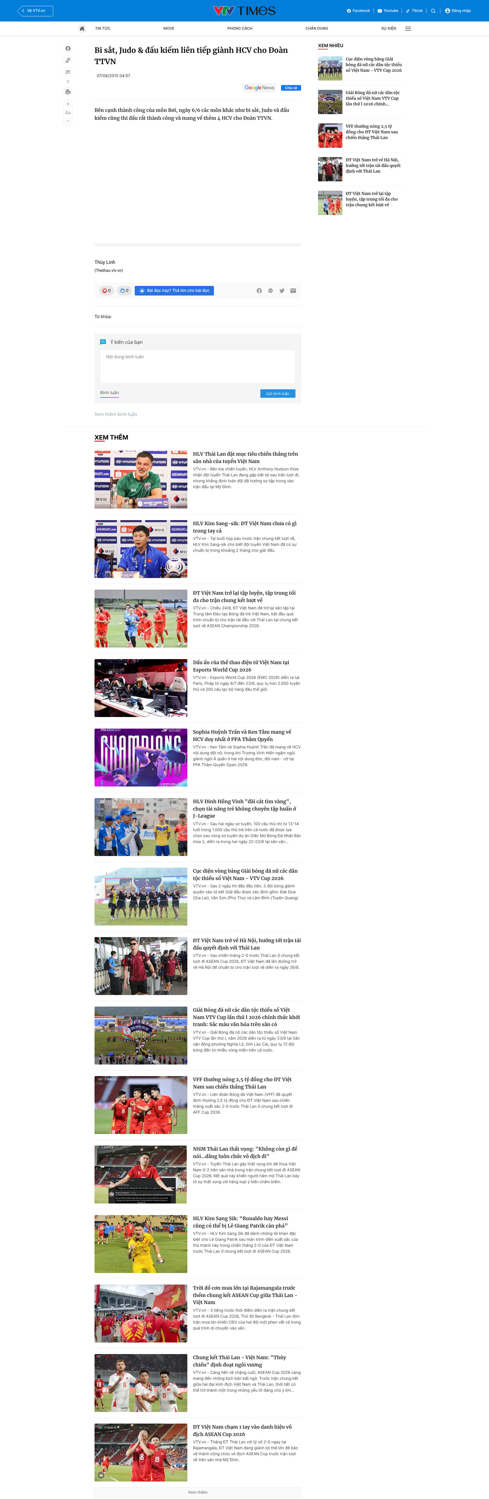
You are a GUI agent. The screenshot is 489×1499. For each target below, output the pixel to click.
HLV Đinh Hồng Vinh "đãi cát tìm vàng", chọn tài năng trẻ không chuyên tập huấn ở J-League (244, 808)
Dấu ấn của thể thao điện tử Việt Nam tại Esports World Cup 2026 (241, 666)
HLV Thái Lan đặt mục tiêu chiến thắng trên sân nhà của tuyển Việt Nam (245, 457)
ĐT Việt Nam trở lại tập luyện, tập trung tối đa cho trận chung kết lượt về (372, 199)
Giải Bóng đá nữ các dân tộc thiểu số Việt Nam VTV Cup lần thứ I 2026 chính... (373, 98)
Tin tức (102, 28)
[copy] (67, 60)
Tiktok (417, 10)
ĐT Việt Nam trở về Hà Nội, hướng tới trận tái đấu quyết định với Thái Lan (373, 165)
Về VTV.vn (36, 10)
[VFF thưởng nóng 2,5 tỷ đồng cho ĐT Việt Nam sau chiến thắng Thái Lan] (330, 135)
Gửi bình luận (277, 393)
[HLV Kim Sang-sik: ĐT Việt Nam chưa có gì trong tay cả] (141, 549)
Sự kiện (388, 28)
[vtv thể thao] (244, 10)
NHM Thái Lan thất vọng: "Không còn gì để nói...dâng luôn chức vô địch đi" (245, 1152)
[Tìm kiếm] (433, 11)
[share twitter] (281, 290)
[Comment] (67, 72)
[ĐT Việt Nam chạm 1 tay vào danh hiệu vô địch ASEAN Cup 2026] (141, 1452)
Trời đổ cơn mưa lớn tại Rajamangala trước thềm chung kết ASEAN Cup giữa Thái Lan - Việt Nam (245, 1295)
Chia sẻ (291, 88)
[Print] (67, 91)
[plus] (68, 104)
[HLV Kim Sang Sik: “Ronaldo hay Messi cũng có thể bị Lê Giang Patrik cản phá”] (141, 1244)
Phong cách (240, 28)
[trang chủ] (82, 28)
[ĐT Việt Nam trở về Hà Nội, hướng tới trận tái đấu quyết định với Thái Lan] (330, 169)
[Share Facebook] (259, 290)
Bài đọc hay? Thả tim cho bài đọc (178, 290)
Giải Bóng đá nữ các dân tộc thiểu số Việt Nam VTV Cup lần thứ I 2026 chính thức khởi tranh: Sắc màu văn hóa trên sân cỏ (246, 1017)
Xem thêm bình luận (116, 414)
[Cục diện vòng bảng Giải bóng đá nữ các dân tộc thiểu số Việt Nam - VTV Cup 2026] (330, 68)
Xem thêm (198, 1492)
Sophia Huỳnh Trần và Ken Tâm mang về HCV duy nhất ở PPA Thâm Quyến (242, 735)
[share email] (293, 290)
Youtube (391, 10)
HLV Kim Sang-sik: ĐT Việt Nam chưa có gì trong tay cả (245, 527)
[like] (67, 48)
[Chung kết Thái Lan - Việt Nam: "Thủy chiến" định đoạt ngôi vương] (141, 1383)
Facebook (361, 10)
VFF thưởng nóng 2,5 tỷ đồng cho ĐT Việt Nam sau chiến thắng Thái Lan (372, 132)
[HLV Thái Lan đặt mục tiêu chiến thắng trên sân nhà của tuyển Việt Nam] (141, 480)
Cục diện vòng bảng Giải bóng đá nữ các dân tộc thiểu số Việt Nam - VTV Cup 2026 (374, 65)
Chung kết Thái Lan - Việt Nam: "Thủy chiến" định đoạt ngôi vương (239, 1361)
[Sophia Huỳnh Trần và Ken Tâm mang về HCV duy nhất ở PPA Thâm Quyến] (141, 758)
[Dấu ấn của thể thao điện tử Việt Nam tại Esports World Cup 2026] (141, 688)
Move (169, 28)
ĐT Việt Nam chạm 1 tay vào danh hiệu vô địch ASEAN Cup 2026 (242, 1430)
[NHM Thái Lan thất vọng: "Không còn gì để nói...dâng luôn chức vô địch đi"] (141, 1174)
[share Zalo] (270, 290)
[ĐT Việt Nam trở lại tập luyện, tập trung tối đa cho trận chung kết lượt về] (330, 203)
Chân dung (317, 28)
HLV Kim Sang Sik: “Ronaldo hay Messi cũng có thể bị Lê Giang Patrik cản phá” (240, 1222)
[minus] (68, 121)
